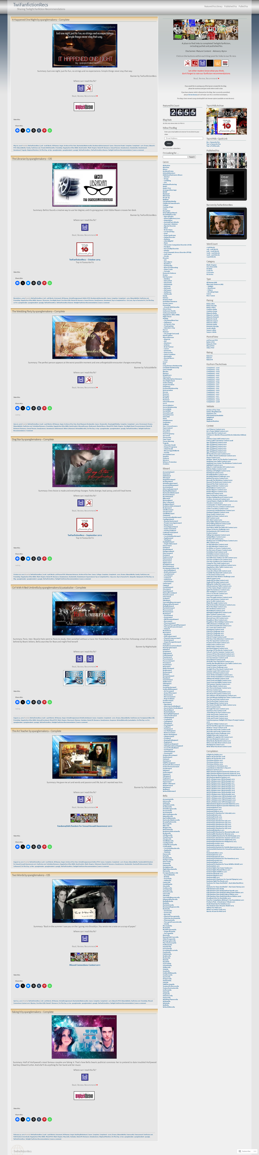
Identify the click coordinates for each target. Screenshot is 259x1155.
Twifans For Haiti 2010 (214, 907)
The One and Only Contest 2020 (218, 699)
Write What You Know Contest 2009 (219, 746)
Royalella (166, 961)
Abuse (165, 169)
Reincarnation (168, 390)
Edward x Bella (212, 313)
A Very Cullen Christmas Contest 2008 (220, 440)
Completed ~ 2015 (124, 298)
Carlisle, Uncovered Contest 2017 (218, 499)
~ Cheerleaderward (170, 715)
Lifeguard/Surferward (170, 604)
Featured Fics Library (213, 6)
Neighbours (167, 375)
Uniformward (58, 428)
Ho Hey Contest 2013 (214, 569)
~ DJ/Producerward (169, 636)
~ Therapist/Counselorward (172, 627)
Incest (165, 362)
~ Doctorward (167, 617)
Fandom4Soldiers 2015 (215, 853)
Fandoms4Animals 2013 (215, 873)
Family (28, 148)
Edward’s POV (211, 344)
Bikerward (166, 498)
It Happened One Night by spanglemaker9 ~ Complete (40, 19)
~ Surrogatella (168, 933)
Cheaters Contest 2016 (215, 503)
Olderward (98, 864)
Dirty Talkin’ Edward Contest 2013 (218, 522)
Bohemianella (168, 829)
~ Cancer (166, 349)
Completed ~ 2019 (213, 381)
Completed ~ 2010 (133, 424)
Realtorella (167, 956)
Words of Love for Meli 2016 (216, 911)
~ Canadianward (168, 574)
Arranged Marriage (170, 190)
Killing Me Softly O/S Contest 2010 (218, 584)
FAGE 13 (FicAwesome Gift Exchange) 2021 (221, 802)
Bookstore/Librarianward (101, 145)
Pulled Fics (243, 6)
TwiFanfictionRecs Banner (99, 150)
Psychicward (167, 664)
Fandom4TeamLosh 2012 (215, 856)
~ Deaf (165, 233)
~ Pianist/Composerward (171, 638)
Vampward (139, 577)
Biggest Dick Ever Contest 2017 (217, 486)
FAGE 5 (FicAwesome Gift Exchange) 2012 (221, 787)
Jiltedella (166, 895)
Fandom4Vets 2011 (213, 866)
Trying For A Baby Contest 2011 (217, 724)
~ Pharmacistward (169, 623)
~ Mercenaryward (169, 697)
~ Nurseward (167, 621)
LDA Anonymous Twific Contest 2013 (219, 586)
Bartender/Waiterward (171, 493)
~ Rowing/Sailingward (170, 740)
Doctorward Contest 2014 (215, 525)
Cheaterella (103, 424)
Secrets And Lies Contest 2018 (217, 658)
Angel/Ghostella (168, 805)
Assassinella (167, 810)
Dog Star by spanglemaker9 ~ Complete (33, 439)
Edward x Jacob (212, 319)
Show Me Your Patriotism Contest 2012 (220, 661)
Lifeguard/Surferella (170, 899)
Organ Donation (168, 384)
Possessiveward (140, 426)
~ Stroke (166, 256)
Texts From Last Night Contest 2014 (219, 682)
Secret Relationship (170, 407)
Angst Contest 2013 (213, 457)
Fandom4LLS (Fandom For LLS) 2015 (219, 828)
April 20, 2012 (17, 1001)
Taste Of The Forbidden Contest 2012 (219, 675)
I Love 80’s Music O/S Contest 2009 (219, 571)
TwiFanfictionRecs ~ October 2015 (84, 259)
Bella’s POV (211, 342)
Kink (164, 364)
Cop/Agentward (168, 519)
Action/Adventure (169, 173)
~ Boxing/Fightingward (171, 714)
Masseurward (168, 610)
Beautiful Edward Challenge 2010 (218, 476)
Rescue (165, 392)
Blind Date (166, 196)
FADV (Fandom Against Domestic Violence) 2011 (223, 771)
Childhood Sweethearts (171, 203)
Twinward (166, 770)
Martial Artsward (169, 608)
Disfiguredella (168, 860)
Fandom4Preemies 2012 (215, 845)
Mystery (77, 720)
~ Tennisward (167, 753)
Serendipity (167, 409)
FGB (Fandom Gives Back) (21, 1136)
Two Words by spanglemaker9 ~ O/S (31, 875)
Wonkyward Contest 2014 (215, 744)
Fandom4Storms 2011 (214, 855)
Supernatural (90, 577)
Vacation (166, 456)
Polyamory (166, 386)
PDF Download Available (215, 415)
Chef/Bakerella (168, 841)
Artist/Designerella (169, 809)
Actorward (57, 298)
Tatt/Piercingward (169, 763)
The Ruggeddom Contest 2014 (217, 703)
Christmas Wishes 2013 (215, 764)
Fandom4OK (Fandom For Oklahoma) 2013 (221, 839)
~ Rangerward (168, 525)
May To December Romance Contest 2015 (221, 605)
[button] (220, 191)
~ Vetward (166, 629)
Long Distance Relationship (172, 366)
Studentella (134, 148)
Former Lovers (168, 303)
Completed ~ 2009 (105, 1134)
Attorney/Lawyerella (170, 814)
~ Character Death (169, 445)
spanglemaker (57, 150)
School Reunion (168, 401)
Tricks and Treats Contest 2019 (217, 716)
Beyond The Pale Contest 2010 (217, 484)
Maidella (166, 903)
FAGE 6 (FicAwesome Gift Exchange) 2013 (221, 788)
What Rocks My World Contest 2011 (219, 741)
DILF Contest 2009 (213, 518)
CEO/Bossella (167, 835)
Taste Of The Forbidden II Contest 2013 (220, 676)
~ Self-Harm (167, 254)
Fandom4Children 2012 (215, 811)
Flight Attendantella (170, 869)
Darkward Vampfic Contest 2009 (218, 512)
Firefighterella (168, 867)
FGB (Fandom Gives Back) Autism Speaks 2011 (222, 890)
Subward (166, 759)
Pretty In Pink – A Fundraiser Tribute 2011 (221, 902)
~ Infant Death (168, 449)
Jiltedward (166, 600)
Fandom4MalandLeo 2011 (215, 830)
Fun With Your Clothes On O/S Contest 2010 (222, 557)
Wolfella (166, 1005)
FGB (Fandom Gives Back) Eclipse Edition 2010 (222, 894)
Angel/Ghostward (169, 479)
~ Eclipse (210, 290)
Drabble (209, 269)
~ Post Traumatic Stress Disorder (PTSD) (177, 252)
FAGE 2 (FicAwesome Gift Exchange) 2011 (221, 781)
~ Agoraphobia (168, 216)
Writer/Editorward (169, 791)
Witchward (166, 787)
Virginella (166, 994)
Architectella (167, 807)
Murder (165, 371)
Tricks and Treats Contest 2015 (217, 714)
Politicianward (168, 655)
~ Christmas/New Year (170, 320)
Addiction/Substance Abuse (172, 175)
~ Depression (168, 352)
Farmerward (167, 561)
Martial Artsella (168, 905)
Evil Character (167, 277)
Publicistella (167, 954)
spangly (75, 150)
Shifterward (167, 681)
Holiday (165, 318)
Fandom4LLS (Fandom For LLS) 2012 (219, 822)
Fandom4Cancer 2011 (214, 809)
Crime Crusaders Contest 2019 (217, 508)
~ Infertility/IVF (168, 241)
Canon (111, 145)
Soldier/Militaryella (169, 973)
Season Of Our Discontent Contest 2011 (220, 654)
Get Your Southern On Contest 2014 (219, 559)
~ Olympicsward (168, 736)
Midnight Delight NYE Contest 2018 (219, 612)
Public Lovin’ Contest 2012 (215, 646)
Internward (167, 596)
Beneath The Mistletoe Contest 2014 (219, 480)
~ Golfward (167, 727)
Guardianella (167, 890)
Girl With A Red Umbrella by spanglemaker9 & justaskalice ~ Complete (49, 587)
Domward (166, 555)
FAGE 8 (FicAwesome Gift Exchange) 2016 (221, 792)
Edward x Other (212, 322)
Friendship (59, 148)
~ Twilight (210, 286)
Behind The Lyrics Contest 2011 (217, 478)
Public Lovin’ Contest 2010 (216, 644)
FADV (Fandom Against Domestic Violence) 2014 (223, 773)
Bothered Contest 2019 (215, 493)
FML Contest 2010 (213, 542)
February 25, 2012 (19, 1134)
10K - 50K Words (48, 298)
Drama (146, 145)
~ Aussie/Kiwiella (169, 875)
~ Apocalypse (167, 262)
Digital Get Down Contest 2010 (217, 516)
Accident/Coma (168, 171)
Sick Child (166, 417)
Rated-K (209, 356)
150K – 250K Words (213, 255)
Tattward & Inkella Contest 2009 (218, 678)
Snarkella (166, 971)
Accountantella (168, 799)
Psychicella (167, 952)
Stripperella (167, 978)
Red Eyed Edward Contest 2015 (217, 648)
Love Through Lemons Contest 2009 (219, 597)
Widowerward (168, 785)
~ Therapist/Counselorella (172, 922)
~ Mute (165, 243)
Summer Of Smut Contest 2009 (218, 673)
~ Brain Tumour (168, 347)
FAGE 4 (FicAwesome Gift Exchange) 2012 (221, 785)
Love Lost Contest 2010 (215, 595)
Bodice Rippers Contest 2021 (217, 489)
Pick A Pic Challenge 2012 (215, 635)
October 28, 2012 (18, 574)
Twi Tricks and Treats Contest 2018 (218, 729)
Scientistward (168, 680)
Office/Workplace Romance (172, 379)
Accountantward (168, 472)
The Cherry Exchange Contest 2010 (219, 688)
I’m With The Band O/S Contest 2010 (219, 573)
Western (166, 460)
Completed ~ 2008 (213, 402)
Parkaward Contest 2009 (215, 629)
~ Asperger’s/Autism (170, 224)
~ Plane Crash (168, 269)
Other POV (210, 348)
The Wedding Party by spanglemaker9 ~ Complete (38, 311)
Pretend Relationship (170, 388)
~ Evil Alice (166, 279)
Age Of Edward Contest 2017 (216, 452)
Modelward (167, 630)
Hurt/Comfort (83, 148)
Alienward (166, 477)
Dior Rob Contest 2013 (214, 520)
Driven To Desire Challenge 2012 (218, 529)
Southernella (167, 975)
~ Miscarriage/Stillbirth (171, 451)
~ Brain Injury (167, 230)
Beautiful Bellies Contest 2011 (217, 474)
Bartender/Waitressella (84, 145)
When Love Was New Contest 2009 (219, 743)
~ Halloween (167, 322)
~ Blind (165, 228)
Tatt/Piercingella (168, 984)
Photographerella (169, 941)
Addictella (166, 803)
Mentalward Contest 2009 (216, 610)
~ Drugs (165, 179)
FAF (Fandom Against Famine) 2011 (218, 777)
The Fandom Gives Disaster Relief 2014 (220, 906)
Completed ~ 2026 (213, 368)
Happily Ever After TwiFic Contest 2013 (220, 567)
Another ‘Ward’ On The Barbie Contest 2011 (222, 459)
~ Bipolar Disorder (169, 226)
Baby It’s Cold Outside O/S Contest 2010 (220, 467)
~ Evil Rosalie (167, 294)
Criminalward (167, 534)
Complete (128, 145)
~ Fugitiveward (168, 538)
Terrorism (166, 435)
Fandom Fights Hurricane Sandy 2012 (219, 868)
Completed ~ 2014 (213, 390)
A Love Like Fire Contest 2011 (216, 433)
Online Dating (168, 383)
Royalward (166, 678)
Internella (166, 894)
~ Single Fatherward (170, 544)
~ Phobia (166, 250)
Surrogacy (166, 430)
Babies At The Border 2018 (216, 756)
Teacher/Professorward (140, 864)
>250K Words (211, 257)
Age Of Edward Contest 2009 (217, 442)
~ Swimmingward (169, 751)
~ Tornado (166, 271)
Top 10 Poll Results (213, 146)
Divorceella (167, 861)
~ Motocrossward (169, 732)
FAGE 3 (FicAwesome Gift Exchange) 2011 (220, 783)
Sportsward (167, 702)
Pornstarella (167, 948)
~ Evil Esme (167, 286)
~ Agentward (167, 704)
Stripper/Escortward (170, 755)
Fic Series (210, 274)
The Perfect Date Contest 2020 (217, 701)
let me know (192, 95)
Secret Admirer (168, 405)
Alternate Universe (72, 574)
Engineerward (168, 557)
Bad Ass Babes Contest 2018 (216, 469)
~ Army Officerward (169, 693)
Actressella (167, 801)
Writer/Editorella (80, 428)
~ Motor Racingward (170, 734)
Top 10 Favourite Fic (139, 300)
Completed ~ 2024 (213, 371)
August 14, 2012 (18, 862)
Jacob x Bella (211, 328)
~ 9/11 (165, 260)
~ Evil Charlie (167, 282)
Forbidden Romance (39, 426)
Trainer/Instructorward (171, 766)
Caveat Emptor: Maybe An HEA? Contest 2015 (222, 501)
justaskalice (132, 720)
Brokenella (90, 424)
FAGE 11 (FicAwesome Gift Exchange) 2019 (221, 798)
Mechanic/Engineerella (171, 907)
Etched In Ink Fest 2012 (214, 770)
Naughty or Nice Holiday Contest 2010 (220, 622)
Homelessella (168, 892)
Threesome (167, 437)
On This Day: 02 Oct (143, 720)
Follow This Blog (170, 128)
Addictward (167, 476)
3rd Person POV (60, 574)
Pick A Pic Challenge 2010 (215, 631)
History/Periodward (43, 720)
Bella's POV (86, 298)
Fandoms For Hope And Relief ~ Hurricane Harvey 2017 (225, 887)
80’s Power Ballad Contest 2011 (217, 431)
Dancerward (167, 545)
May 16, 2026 (17, 145)
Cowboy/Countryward (170, 532)
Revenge (166, 396)
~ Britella (166, 877)
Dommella (166, 863)
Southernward (168, 700)
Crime (165, 209)
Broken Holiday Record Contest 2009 (220, 497)
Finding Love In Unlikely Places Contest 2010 (222, 540)
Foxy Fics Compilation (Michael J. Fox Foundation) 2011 (225, 900)
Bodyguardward (168, 504)
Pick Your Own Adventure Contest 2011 (220, 639)
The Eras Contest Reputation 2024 (219, 692)
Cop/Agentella (168, 843)
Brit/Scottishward (86, 718)
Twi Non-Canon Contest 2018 (217, 727)
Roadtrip (166, 398)
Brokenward (167, 508)
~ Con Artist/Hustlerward (171, 536)
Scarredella (167, 963)
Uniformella (167, 990)
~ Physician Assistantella (171, 918)
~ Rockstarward (168, 640)
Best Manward (81, 424)
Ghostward (167, 589)
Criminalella (167, 846)
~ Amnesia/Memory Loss (171, 218)
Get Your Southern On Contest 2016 (219, 561)
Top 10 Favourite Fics (214, 144)
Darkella (166, 856)
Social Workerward (169, 687)
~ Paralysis (166, 247)
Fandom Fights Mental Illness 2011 (219, 870)
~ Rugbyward (167, 742)
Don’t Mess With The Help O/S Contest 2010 (222, 527)
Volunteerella (168, 995)
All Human (55, 145)
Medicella (166, 909)
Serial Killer (167, 411)
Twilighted (210, 417)
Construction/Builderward (172, 517)
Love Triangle (167, 369)
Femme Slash (167, 299)
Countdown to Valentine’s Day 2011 (219, 768)
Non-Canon (211, 296)
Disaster (166, 258)
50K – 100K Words (213, 251)
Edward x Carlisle (213, 315)
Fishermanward (168, 566)
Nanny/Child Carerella (170, 937)
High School (167, 316)
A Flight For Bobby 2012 (214, 754)
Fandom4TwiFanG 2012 (214, 862)
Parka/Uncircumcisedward (172, 646)
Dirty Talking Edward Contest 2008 (219, 523)
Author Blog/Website (214, 412)
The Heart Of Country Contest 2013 (219, 693)
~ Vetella (166, 924)
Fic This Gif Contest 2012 (215, 539)
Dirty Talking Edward (170, 213)
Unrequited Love (169, 454)
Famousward (139, 1134)
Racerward (166, 666)
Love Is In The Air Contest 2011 (217, 593)
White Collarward (69, 428)
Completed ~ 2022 (213, 375)
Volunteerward (168, 780)
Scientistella (167, 965)
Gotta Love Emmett (169, 313)
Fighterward (167, 562)
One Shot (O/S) (66, 300)
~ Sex (165, 182)
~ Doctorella (167, 912)
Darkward (166, 547)
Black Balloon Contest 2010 (216, 488)
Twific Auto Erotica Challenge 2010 (218, 733)
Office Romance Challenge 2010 (218, 624)
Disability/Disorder (169, 214)
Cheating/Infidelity (114, 424)
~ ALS (165, 341)
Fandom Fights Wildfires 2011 (217, 872)
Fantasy (165, 298)
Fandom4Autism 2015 (214, 807)
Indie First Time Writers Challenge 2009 (221, 576)
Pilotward (166, 649)
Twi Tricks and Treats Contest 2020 (218, 731)
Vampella (133, 577)
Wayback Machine (33, 150)
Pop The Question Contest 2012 (218, 641)
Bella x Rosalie (212, 305)
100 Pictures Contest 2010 (216, 429)
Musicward (70, 720)
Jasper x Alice (211, 330)
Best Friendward (168, 494)
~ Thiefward (167, 540)
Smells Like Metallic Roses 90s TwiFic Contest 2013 (224, 663)
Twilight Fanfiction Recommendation (120, 150)
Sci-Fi (165, 403)
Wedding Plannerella (170, 999)
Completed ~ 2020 (213, 379)
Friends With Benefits (48, 148)
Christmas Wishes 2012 (215, 762)
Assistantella (167, 812)
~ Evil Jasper (167, 290)
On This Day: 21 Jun (118, 1136)
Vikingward (167, 776)
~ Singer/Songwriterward (172, 642)
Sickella (165, 969)
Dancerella (167, 854)
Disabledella (167, 858)
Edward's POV (116, 1001)
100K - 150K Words (49, 574)
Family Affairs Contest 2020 (216, 537)
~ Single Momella (169, 931)
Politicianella (167, 945)
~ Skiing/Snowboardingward (173, 746)
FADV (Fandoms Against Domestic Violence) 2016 (224, 775)
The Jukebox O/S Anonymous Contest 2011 (221, 695)
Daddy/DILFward (168, 542)
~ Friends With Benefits (171, 307)
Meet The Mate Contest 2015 (217, 607)
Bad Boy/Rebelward (81, 1134)
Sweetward (17, 150)
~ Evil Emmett (167, 284)
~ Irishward (167, 578)
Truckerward (167, 768)
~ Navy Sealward (168, 698)
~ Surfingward (168, 749)
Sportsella (166, 977)
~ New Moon (211, 288)
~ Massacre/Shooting (170, 267)
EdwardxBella (21, 148)
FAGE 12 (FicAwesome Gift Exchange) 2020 (221, 800)
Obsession (45, 300)
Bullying (165, 199)
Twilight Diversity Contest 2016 (217, 735)
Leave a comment (138, 150)
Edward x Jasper (212, 321)
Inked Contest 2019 (213, 578)
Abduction (166, 165)
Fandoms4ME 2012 (213, 877)
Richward (16, 428)
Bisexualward (167, 500)
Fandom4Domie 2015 (214, 815)
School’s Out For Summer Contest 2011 (220, 652)
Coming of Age (168, 207)
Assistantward (168, 487)
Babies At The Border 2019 (216, 758)
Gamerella (166, 882)
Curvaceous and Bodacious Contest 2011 (221, 510)
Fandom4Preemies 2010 (215, 843)
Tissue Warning (168, 441)
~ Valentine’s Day (169, 328)
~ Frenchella (167, 878)
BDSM (165, 192)
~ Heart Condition (169, 354)
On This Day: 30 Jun (65, 1003)
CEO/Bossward (168, 510)
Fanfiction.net (35, 148)
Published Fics (230, 6)
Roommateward (168, 676)
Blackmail (166, 194)
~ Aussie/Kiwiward (169, 570)
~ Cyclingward (168, 721)
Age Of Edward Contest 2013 (216, 448)
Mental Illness (101, 426)
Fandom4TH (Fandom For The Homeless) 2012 (223, 858)
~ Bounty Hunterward (170, 521)
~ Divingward (167, 723)
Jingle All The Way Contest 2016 (218, 580)
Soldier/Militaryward (170, 689)
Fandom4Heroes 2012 (214, 819)
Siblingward (167, 683)
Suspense (113, 720)
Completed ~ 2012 (114, 574)
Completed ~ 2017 (213, 385)
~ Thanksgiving (168, 326)
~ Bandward (167, 634)
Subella (165, 982)
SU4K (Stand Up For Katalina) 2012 (218, 904)
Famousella (130, 1134)
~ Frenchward (167, 576)
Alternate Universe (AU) (215, 284)
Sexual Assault (168, 413)
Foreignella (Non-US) (170, 873)
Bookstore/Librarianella (98, 298)
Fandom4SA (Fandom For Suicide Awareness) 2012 (224, 847)
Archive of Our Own (70, 145)
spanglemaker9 (67, 150)
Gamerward (167, 583)
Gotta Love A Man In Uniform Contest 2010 (221, 565)
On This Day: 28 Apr (46, 150)
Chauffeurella (168, 837)
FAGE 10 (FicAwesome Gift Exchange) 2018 (221, 796)
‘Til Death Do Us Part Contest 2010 (218, 712)
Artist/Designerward (75, 298)
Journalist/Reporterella (171, 897)
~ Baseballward (168, 710)
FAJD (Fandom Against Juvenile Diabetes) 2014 (223, 805)
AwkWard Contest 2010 (215, 465)
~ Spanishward (168, 581)
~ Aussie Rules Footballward (173, 708)
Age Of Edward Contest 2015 (216, 450)
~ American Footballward (171, 706)
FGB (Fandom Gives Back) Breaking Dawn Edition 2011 (225, 892)
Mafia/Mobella (168, 901)
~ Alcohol (166, 177)
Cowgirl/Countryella (170, 844)
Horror (165, 330)
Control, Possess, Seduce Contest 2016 (220, 506)
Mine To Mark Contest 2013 (216, 614)
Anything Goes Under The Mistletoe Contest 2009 (224, 463)
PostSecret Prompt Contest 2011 (218, 642)
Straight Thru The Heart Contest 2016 (220, 669)
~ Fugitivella (167, 850)
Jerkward (166, 598)
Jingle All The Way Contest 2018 (218, 582)
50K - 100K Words (46, 145)
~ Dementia (167, 350)
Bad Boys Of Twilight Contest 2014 (218, 471)
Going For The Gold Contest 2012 (218, 563)
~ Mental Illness (168, 358)
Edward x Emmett (213, 317)
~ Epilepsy (166, 239)
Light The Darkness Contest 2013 (218, 590)
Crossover (210, 272)
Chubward (166, 515)
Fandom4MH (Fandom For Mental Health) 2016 (223, 832)
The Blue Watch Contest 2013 (217, 686)
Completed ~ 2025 (213, 369)
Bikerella (166, 826)
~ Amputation (167, 220)
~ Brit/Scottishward (169, 572)
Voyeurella (166, 997)
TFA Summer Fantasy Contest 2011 (218, 684)
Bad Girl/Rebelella (169, 818)
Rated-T (48, 1003)
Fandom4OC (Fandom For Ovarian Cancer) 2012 (223, 838)
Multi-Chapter (92, 148)
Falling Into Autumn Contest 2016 (218, 535)
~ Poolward (167, 738)
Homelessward (168, 595)
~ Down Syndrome (169, 235)
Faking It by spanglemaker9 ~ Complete (32, 1011)
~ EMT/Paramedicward (170, 619)
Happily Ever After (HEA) (70, 148)
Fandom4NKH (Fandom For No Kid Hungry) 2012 (223, 836)
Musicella (66, 1136)
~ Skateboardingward (170, 744)
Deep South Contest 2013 (215, 514)
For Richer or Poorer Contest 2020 (219, 548)
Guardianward (168, 591)
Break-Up (166, 197)
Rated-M (100, 148)
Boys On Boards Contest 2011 (217, 495)
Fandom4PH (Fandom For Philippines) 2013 (221, 841)
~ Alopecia (166, 339)
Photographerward (170, 647)
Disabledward (168, 549)
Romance (107, 148)
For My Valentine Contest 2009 (217, 544)
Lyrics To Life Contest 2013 (215, 601)
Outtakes (84, 720)
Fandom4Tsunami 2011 (214, 860)
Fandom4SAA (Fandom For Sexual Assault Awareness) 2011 (84, 826)
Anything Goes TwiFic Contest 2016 (219, 461)
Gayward (166, 585)
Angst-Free (167, 188)
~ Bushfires (167, 264)
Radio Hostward (168, 668)
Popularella (167, 946)
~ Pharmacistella (169, 920)
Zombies (166, 464)
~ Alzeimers (167, 343)
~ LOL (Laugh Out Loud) (171, 333)
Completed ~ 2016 (213, 386)
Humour (39, 300)
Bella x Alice (211, 304)
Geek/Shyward (168, 587)
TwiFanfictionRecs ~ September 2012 (85, 535)
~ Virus (165, 360)
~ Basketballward (169, 712)
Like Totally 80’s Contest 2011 (217, 591)
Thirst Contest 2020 (213, 707)
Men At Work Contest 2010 (216, 608)
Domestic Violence (169, 273)
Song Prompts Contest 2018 (216, 665)
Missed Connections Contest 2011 (84, 965)
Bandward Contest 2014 (215, 472)
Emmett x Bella (212, 324)
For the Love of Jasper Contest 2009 (219, 550)
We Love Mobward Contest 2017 (218, 739)
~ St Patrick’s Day (169, 324)
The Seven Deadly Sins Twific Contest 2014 (221, 705)
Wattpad (209, 419)
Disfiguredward (168, 551)
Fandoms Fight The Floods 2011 (217, 881)
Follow (169, 143)
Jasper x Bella (211, 332)
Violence (166, 458)
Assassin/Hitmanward (170, 485)
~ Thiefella (166, 852)
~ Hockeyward (168, 729)
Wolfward (166, 789)
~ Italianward (167, 579)
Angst (61, 145)
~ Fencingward (168, 725)
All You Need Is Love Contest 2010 (218, 454)
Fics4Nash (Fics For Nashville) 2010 (219, 898)
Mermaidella (167, 926)
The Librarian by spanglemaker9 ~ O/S (32, 158)
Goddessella (167, 888)
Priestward (167, 663)
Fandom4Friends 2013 (214, 817)
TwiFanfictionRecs (30, 4)
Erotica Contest (212, 533)
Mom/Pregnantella (169, 929)
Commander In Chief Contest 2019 (219, 505)
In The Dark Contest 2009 (215, 574)
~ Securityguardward (170, 527)
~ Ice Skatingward (169, 731)
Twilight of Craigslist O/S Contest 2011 (220, 737)
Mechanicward (168, 612)
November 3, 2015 (19, 298)
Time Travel (167, 439)
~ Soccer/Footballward (170, 748)
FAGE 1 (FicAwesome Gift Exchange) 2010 (221, 779)
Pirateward (167, 651)
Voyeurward (167, 782)
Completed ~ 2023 (213, 373)
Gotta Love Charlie (169, 311)
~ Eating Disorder (169, 237)
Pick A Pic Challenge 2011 (215, 633)
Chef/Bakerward (168, 513)
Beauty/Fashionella (169, 822)
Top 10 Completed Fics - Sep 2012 (105, 577)
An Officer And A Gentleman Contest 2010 (221, 455)
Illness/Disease (83, 426)
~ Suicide (166, 452)
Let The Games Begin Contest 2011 (219, 588)
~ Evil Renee (167, 292)
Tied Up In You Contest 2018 (216, 710)
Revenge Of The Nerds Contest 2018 (219, 650)
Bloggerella (167, 827)
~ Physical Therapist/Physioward (174, 625)
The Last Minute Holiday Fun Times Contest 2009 (224, 697)
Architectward (168, 481)
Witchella (166, 1003)
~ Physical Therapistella (171, 916)
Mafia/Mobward (168, 606)
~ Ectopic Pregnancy (170, 447)
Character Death (119, 145)
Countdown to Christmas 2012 (217, 766)
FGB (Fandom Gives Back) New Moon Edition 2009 (224, 896)
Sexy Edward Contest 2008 (216, 659)
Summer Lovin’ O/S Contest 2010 (218, 671)
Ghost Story (167, 309)
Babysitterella (168, 816)
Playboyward (167, 653)
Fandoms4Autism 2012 (214, 875)
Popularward (167, 657)
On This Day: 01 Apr (93, 428)
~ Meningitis (167, 356)
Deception (166, 211)
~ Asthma (166, 345)
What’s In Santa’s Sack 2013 (216, 909)
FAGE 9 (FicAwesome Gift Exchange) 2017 (221, 794)
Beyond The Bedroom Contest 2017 (219, 482)
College (98, 574)
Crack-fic (210, 270)
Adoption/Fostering (170, 184)
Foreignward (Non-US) (147, 718)
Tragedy (23, 150)
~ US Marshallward (169, 530)
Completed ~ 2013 (213, 392)
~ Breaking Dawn (212, 292)
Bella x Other (211, 307)
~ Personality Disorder (171, 248)
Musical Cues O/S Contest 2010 (217, 618)
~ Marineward (168, 695)
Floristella (166, 871)
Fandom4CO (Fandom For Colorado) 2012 (221, 813)
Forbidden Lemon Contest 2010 (218, 554)
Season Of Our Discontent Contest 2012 (221, 656)
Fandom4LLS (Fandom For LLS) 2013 (219, 824)
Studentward (142, 148)
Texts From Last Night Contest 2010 (219, 680)
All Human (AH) (212, 282)
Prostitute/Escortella (170, 950)
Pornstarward (168, 659)
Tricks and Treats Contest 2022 (217, 718)
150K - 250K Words (46, 424)
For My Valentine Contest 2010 (217, 546)
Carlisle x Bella (212, 309)
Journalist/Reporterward (171, 602)
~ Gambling (167, 180)
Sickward (166, 685)
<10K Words (211, 247)
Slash (165, 418)
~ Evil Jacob (167, 288)
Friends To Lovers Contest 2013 (217, 556)
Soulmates (167, 422)
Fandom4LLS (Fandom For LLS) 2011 (219, 821)
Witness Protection (170, 462)
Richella (165, 960)
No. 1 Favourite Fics (213, 142)
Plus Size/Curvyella (169, 943)
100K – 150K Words (213, 253)
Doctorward (143, 424)
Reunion (166, 394)
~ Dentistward (168, 615)
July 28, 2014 (17, 424)
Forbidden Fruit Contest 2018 (217, 552)
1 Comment (29, 430)
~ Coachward (167, 719)
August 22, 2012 (18, 718)
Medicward (92, 426)
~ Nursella (166, 914)
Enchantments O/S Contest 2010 (218, 531)
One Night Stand (55, 300)
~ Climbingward (168, 717)
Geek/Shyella (167, 884)
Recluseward (167, 672)
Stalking (166, 424)
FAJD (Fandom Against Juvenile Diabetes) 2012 (223, 804)
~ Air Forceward (168, 691)
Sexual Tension (115, 148)
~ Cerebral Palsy (168, 231)
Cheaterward (167, 511)
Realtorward (167, 670)
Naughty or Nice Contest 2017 (217, 620)
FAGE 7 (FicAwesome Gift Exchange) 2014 (221, 790)
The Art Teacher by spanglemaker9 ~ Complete (36, 731)
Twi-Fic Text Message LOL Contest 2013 (220, 726)
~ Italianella (167, 880)
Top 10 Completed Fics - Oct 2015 (122, 300)
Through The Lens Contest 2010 (218, 709)
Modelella (166, 928)
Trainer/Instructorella (170, 988)
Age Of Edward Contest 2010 (216, 444)
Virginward (167, 778)
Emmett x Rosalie (213, 326)
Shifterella (166, 967)
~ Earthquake (167, 265)
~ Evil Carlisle (167, 281)
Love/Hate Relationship (171, 367)
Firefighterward (168, 564)
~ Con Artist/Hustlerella (171, 848)
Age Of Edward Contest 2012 (216, 446)
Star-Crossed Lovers (170, 426)
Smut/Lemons (125, 148)
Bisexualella (167, 824)
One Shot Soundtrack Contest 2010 (219, 625)
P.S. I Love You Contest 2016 (216, 627)
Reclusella (166, 958)
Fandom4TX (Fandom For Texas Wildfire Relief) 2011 (225, 864)
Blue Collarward (168, 502)
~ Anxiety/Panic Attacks (171, 222)
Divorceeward (168, 553)
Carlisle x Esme (212, 311)
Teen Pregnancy (168, 434)
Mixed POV (109, 426)
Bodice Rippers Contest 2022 (217, 491)
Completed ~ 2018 (213, 383)
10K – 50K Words (212, 249)
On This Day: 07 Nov (27, 866)
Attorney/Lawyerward (170, 489)
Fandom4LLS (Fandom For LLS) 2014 (219, 826)
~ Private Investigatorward (172, 523)
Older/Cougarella (169, 939)
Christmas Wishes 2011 (215, 760)
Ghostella (166, 886)
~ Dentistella (167, 911)
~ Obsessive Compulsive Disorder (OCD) (177, 245)
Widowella (166, 1001)
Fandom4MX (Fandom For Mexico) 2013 (220, 834)
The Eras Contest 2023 (214, 690)
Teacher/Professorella (171, 986)
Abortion (166, 167)
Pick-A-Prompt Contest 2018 (216, 637)
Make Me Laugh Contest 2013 (217, 603)
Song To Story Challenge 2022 (217, 667)
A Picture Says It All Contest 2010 (218, 438)
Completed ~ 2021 (213, 377)
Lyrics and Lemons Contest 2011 (218, 599)
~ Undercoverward (169, 528)
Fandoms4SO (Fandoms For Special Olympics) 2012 (224, 879)
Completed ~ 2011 (137, 145)
